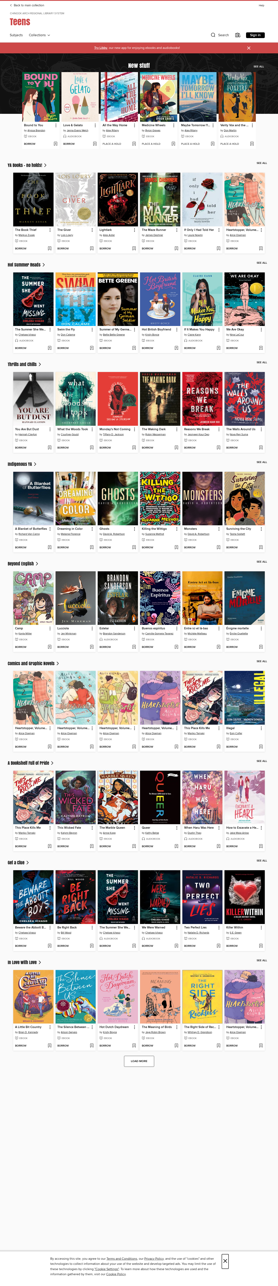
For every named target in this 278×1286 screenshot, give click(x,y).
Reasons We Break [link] (197, 429)
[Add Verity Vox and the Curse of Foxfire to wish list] (251, 144)
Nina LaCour (237, 334)
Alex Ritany (112, 130)
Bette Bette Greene (114, 334)
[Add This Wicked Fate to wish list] (91, 846)
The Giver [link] (64, 230)
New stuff (139, 65)
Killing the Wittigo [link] (154, 529)
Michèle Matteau (197, 633)
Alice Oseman (238, 235)
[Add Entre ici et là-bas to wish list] (218, 647)
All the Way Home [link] (115, 125)
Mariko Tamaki (196, 733)
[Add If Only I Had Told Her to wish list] (218, 248)
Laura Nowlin (195, 235)
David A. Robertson (114, 534)
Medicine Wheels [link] (153, 125)
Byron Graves (152, 130)
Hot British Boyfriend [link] (156, 329)
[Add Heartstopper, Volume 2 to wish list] (260, 248)
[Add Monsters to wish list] (218, 547)
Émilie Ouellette (239, 633)
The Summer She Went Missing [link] (31, 329)
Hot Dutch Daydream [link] (114, 1027)
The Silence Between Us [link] (73, 1027)
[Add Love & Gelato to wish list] (94, 144)
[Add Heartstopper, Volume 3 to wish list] (134, 747)
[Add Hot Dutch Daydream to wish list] (134, 1046)
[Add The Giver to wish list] (91, 248)
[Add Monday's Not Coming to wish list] (134, 448)
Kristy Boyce (152, 334)
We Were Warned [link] (153, 927)
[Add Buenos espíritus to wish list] (176, 647)
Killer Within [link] (234, 927)
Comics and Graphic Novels (32, 663)
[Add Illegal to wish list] (260, 747)
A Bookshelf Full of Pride (29, 763)
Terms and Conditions (121, 1259)
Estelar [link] (104, 628)
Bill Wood (66, 932)
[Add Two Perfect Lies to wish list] (218, 946)
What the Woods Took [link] (72, 429)
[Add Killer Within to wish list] (260, 946)
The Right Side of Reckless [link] (200, 1027)
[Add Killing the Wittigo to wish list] (176, 547)
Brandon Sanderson (114, 633)
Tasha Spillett (237, 534)
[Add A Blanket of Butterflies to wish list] (49, 547)
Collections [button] (38, 35)
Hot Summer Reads (25, 264)
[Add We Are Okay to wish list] (260, 348)
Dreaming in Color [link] (70, 529)
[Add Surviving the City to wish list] (260, 547)
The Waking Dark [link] (154, 429)
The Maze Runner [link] (154, 230)
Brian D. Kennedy (28, 1032)
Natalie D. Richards (198, 932)
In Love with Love (23, 962)
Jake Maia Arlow (239, 833)
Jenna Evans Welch (77, 130)
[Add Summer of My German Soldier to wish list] (134, 348)
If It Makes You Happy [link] (199, 329)
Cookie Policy (116, 1274)
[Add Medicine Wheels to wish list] (173, 144)
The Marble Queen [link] (112, 828)
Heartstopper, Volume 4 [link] (158, 728)
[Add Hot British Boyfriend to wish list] (176, 348)
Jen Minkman (68, 633)
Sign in (255, 35)
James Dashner (154, 235)
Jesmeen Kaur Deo (198, 434)
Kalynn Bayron (69, 833)
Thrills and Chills (23, 364)
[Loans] (238, 36)
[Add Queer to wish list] (176, 846)
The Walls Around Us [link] (240, 429)
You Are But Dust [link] (27, 429)
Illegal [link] (230, 728)
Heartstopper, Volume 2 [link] (242, 230)
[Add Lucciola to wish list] (91, 647)
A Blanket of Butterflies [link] (31, 529)
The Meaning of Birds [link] (157, 1027)
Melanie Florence (70, 534)
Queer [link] (146, 828)
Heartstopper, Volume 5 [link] (73, 728)
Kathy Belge (152, 833)
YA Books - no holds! (25, 165)
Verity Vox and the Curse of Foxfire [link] (235, 125)
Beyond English (21, 563)
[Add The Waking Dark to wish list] (176, 448)
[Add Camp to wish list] (49, 647)
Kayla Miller (25, 633)
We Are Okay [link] (235, 329)
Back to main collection (28, 5)
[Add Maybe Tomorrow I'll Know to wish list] (212, 144)
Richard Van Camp (29, 534)
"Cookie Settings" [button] (106, 1269)
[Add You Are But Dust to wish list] (49, 448)
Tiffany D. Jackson (113, 434)
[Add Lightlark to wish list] (134, 248)
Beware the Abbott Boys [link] (31, 927)
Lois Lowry (67, 235)
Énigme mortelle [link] (237, 628)
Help (261, 5)
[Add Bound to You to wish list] (55, 144)
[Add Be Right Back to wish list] (91, 946)
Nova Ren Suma (239, 434)
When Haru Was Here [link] (199, 828)
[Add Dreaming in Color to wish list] (91, 547)
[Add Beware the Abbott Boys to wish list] (49, 946)
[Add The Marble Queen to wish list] (134, 846)
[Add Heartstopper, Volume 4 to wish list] (176, 747)
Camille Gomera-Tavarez (159, 633)
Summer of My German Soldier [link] (116, 329)
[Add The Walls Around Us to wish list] (260, 448)
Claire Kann (194, 334)
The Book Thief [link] (25, 230)
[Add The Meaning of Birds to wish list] (176, 1046)
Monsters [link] (190, 529)
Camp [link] (19, 628)
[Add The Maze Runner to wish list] (176, 248)
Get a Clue (16, 862)
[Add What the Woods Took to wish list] (91, 448)
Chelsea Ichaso (27, 334)
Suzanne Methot (154, 534)
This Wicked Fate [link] (69, 828)
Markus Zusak (27, 235)
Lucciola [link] (63, 628)
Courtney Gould (70, 434)
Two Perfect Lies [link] (195, 927)
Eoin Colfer (236, 733)
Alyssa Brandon (36, 130)
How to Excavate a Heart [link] (242, 828)
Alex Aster (109, 235)
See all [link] (259, 66)
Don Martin (230, 130)
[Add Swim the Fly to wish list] (91, 348)
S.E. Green (236, 932)
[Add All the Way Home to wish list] (134, 144)
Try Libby (100, 48)
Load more (139, 1061)
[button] (219, 36)
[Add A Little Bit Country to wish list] (49, 1046)
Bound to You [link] (33, 125)
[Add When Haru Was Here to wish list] (218, 846)
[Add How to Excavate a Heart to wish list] (260, 846)
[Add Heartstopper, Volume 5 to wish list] (91, 747)
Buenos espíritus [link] (153, 628)
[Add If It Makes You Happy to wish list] (218, 348)
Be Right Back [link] (67, 927)
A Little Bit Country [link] (28, 1027)
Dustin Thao (194, 833)
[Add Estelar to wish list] (134, 647)
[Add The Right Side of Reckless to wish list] (218, 1046)
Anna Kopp (109, 833)
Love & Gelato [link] (73, 125)
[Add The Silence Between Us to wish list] (91, 1046)
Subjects (16, 35)
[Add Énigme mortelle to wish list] (260, 647)
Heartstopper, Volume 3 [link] (116, 728)
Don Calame (68, 334)
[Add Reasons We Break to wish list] (218, 448)
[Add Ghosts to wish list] (134, 547)
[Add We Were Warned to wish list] (176, 946)
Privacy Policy (154, 1259)
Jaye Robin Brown (155, 1032)
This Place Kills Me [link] (197, 728)
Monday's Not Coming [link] (115, 429)
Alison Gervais (69, 1032)
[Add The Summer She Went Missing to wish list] (49, 348)
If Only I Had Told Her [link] (199, 230)
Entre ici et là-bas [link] (196, 628)
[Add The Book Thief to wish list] (49, 248)
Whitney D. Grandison (200, 1032)
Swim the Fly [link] (66, 329)
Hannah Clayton (28, 434)
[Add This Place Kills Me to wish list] (218, 747)
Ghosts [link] (104, 529)
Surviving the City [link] (238, 529)
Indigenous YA (20, 464)
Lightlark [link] (106, 230)
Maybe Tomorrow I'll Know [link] (196, 125)
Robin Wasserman (155, 434)
